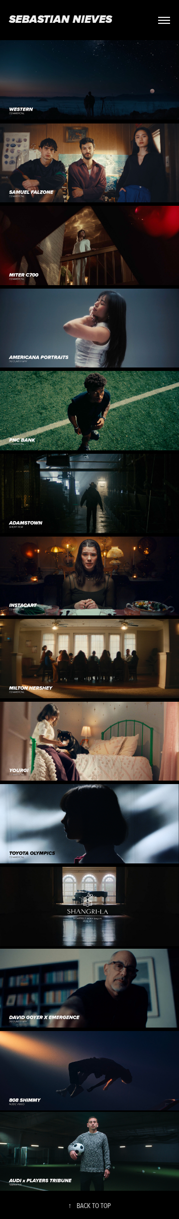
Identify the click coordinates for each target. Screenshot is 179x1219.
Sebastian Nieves (60, 20)
